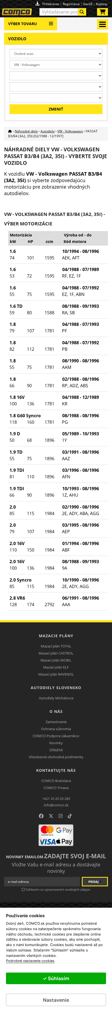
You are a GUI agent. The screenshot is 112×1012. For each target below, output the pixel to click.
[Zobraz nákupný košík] (102, 13)
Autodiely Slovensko (56, 687)
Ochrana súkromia (56, 728)
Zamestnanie (56, 721)
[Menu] (51, 21)
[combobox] (62, 12)
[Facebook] (41, 816)
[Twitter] (51, 816)
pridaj (93, 882)
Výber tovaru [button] (22, 23)
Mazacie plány (56, 635)
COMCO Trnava (56, 787)
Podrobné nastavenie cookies (30, 961)
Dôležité (56, 749)
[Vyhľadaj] (82, 12)
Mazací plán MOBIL (56, 660)
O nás (56, 711)
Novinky (56, 742)
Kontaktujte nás (56, 770)
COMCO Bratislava (56, 780)
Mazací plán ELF (56, 667)
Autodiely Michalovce (56, 698)
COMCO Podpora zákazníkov (56, 735)
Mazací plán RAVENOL (56, 674)
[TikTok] (70, 816)
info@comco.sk (56, 805)
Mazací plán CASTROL (56, 653)
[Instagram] (60, 816)
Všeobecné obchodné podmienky (56, 756)
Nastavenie (56, 1000)
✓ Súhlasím (56, 978)
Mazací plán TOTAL (56, 646)
